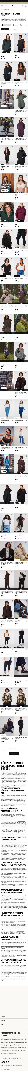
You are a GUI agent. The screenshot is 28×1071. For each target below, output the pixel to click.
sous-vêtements (4, 20)
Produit (21, 29)
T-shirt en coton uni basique (6, 278)
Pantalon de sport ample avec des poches (20, 251)
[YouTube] (8, 1062)
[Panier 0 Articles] (26, 6)
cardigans (16, 855)
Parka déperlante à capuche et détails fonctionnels (20, 167)
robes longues (16, 898)
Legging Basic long (18, 649)
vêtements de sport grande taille (11, 952)
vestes (18, 20)
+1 (21, 199)
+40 (7, 538)
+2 (7, 654)
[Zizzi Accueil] (14, 6)
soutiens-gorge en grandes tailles (12, 928)
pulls (11, 855)
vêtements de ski (4, 823)
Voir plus (2, 21)
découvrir (4, 106)
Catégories (3, 1016)
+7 (21, 254)
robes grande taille (18, 19)
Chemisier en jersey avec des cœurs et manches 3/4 (20, 563)
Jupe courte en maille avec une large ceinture (20, 738)
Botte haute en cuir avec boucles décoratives (5, 739)
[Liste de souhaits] (12, 34)
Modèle (25, 29)
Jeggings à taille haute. (5, 420)
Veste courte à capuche (5, 222)
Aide (2, 1024)
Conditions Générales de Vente (16, 1065)
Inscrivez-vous (5, 190)
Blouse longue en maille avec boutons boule (6, 83)
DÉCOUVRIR (4, 471)
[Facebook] (4, 1062)
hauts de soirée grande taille (18, 848)
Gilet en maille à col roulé (5, 335)
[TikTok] (6, 1062)
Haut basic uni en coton (19, 82)
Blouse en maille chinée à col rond (6, 54)
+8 (21, 653)
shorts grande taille (20, 885)
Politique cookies (4, 1066)
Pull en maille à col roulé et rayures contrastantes (19, 307)
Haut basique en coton (19, 278)
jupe (18, 904)
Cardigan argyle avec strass (5, 709)
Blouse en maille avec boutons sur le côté (20, 505)
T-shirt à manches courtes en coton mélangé (6, 534)
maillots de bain (11, 20)
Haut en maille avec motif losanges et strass (19, 710)
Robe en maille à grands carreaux (5, 365)
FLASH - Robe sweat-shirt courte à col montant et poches (20, 111)
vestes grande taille (8, 816)
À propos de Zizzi (4, 1029)
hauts (18, 846)
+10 (21, 85)
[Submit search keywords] (1, 9)
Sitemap (9, 1066)
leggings (15, 873)
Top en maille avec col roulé (20, 335)
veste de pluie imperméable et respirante (18, 830)
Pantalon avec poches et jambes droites (5, 167)
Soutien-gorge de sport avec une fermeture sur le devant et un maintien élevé (6, 448)
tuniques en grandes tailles (22, 845)
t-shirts (14, 846)
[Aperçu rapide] (12, 54)
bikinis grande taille (15, 967)
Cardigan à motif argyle (19, 393)
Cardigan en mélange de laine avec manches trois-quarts (6, 307)
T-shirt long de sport (18, 54)
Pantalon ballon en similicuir (6, 139)
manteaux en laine (23, 824)
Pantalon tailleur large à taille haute (6, 593)
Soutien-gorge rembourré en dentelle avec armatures (20, 195)
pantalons (9, 873)
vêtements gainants (20, 931)
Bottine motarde (18, 621)
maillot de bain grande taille (5, 973)
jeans (24, 19)
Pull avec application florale (20, 364)
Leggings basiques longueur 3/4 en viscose (6, 650)
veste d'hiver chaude (21, 821)
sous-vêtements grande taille (19, 919)
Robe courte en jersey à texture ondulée (20, 477)
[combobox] (14, 9)
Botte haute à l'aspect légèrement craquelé (18, 681)
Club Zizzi (3, 1020)
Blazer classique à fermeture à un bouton (6, 564)
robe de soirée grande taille (16, 899)
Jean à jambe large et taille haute (19, 448)
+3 (21, 57)
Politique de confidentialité (5, 1065)
